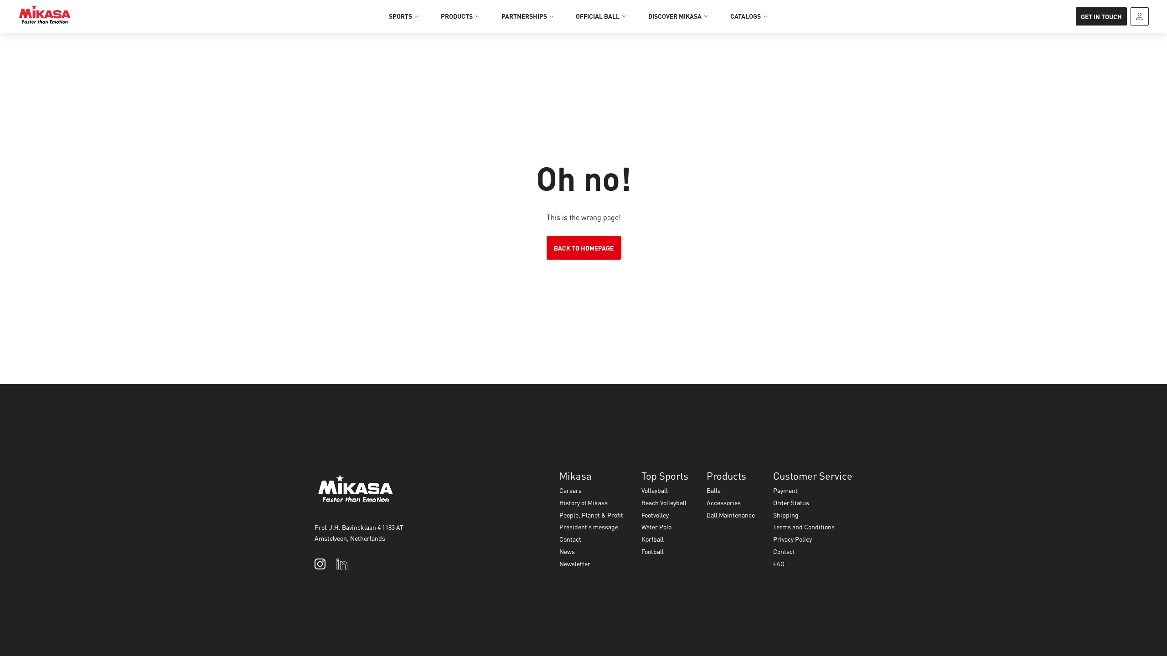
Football (652, 551)
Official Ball (598, 16)
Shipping (786, 515)
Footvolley (655, 515)
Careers (570, 490)
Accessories (724, 502)
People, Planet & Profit (591, 515)
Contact (570, 539)
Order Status (791, 502)
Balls (714, 490)
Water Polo (656, 527)
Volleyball (654, 490)
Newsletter (574, 563)
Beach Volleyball (664, 502)
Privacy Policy (792, 539)
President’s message (588, 527)
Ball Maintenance (731, 515)
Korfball (652, 539)
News (567, 551)
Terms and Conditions (804, 527)
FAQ (779, 563)
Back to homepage (584, 248)
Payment (785, 490)
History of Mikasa (583, 502)
